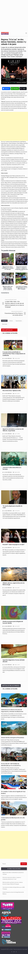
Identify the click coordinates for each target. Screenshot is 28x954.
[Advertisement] (14, 15)
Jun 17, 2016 (17, 433)
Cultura (11, 320)
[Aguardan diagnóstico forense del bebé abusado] (14, 651)
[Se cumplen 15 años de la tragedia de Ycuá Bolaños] (14, 782)
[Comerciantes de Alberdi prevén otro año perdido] (14, 808)
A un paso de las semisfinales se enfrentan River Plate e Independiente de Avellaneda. (14, 353)
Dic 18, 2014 (17, 510)
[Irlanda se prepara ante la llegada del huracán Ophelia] (14, 613)
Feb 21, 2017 (17, 664)
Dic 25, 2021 (17, 587)
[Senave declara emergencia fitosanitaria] (14, 728)
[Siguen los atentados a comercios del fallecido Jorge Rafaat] (14, 420)
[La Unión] (5, 33)
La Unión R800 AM (7, 358)
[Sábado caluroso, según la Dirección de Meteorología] (14, 574)
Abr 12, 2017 (17, 393)
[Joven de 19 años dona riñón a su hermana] (14, 459)
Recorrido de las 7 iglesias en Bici (12, 390)
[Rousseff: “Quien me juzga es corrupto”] (14, 536)
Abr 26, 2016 (17, 547)
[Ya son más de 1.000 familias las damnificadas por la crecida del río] (14, 754)
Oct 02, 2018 (17, 358)
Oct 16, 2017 (17, 626)
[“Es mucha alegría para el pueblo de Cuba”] (14, 497)
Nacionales (4, 324)
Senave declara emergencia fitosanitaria (12, 737)
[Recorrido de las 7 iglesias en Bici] (14, 382)
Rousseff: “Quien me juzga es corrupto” (13, 544)
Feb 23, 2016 (17, 472)
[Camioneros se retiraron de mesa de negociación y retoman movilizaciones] (14, 700)
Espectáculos (19, 320)
